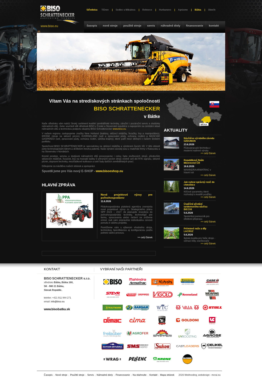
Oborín (211, 9)
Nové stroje (110, 25)
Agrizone (183, 9)
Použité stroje (132, 25)
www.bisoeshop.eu (109, 171)
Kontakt (214, 25)
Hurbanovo (165, 9)
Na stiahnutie (140, 375)
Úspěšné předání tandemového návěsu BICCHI (195, 207)
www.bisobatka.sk (57, 309)
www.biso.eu (49, 26)
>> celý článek (208, 153)
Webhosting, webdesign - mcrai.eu (203, 375)
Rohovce (147, 9)
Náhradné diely (170, 25)
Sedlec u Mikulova (125, 9)
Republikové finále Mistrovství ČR (194, 161)
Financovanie (194, 25)
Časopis (92, 25)
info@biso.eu (58, 301)
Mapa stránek (167, 375)
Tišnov (105, 9)
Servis (151, 25)
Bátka (198, 9)
